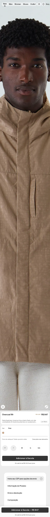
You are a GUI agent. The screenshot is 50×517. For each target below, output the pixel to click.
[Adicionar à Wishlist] (3, 407)
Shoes (25, 4)
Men (10, 4)
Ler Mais (44, 422)
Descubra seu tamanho (40, 439)
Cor (3, 428)
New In (5, 4)
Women (18, 4)
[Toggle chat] (46, 18)
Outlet (32, 4)
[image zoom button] (46, 406)
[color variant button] (3, 432)
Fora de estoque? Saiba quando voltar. (14, 439)
